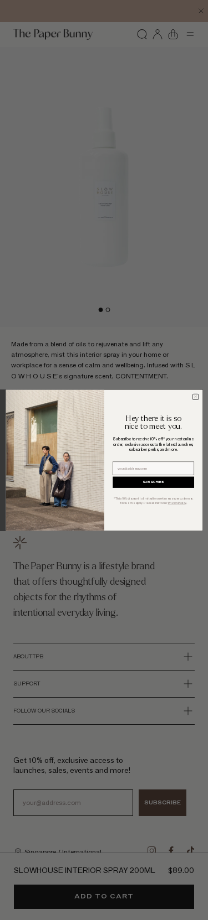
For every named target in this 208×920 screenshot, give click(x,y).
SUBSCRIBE (153, 482)
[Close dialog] (195, 396)
